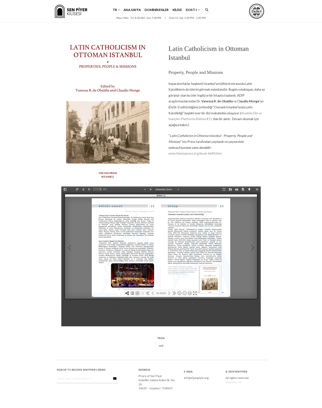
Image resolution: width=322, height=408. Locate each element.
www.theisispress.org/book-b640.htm (195, 153)
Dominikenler (157, 10)
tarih (161, 345)
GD (240, 382)
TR (115, 10)
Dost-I (191, 10)
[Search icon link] (207, 10)
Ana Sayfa (132, 10)
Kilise (177, 10)
